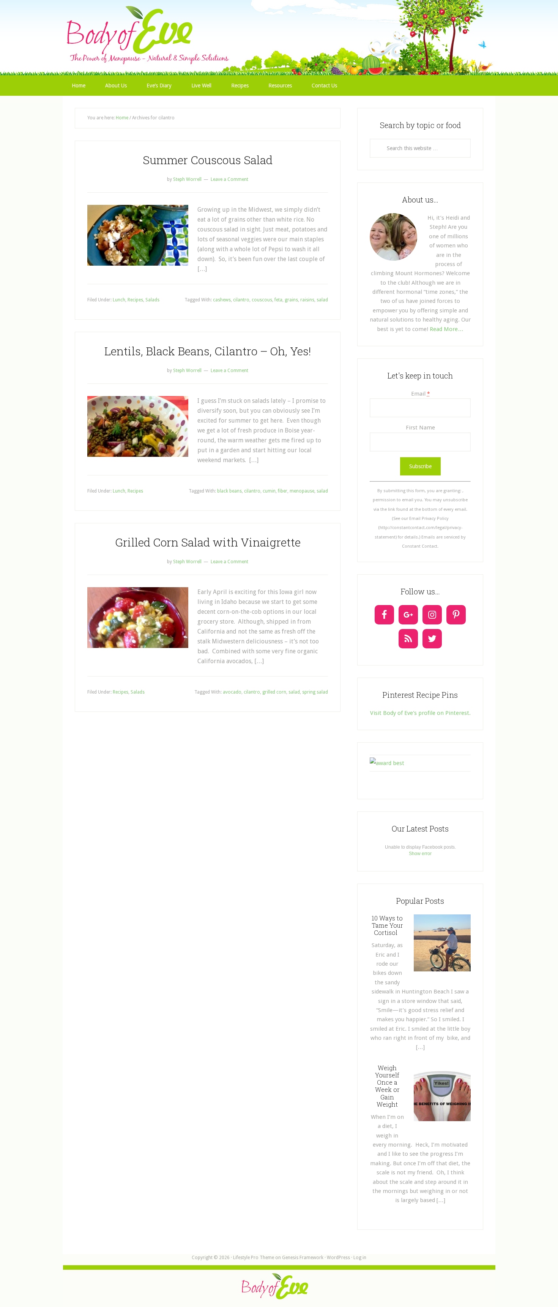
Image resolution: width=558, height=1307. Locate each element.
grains (291, 300)
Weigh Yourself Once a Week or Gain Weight (387, 1086)
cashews (222, 300)
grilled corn (274, 692)
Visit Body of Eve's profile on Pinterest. (420, 713)
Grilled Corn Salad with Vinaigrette (208, 542)
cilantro (241, 300)
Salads (152, 300)
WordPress (338, 1257)
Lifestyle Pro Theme (253, 1257)
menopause (302, 491)
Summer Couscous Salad (208, 159)
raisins (307, 300)
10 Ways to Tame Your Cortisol (387, 925)
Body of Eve (279, 21)
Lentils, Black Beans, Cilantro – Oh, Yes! (207, 351)
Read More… (446, 329)
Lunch (119, 300)
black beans (229, 491)
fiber (282, 491)
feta (278, 300)
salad (322, 300)
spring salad (315, 692)
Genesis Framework (302, 1257)
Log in (359, 1257)
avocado (232, 692)
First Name (420, 427)
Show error (420, 853)
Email (420, 393)
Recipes (135, 300)
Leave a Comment (229, 179)
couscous (262, 300)
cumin (269, 491)
